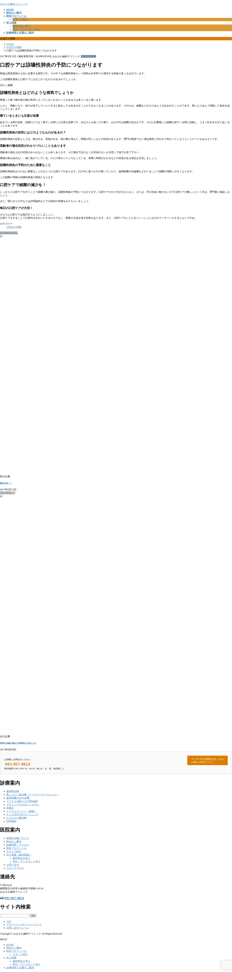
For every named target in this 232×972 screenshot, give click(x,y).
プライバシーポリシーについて (24, 924)
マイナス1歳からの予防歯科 (22, 801)
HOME (10, 944)
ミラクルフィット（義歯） (21, 811)
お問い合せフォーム (17, 927)
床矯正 (10, 808)
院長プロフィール (16, 848)
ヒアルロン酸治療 (16, 817)
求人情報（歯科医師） (19, 854)
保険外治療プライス (17, 838)
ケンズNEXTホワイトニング (22, 814)
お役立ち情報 (88, 56)
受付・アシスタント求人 (26, 29)
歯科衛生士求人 (21, 26)
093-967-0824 (14, 898)
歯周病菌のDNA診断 (18, 798)
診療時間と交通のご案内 (20, 967)
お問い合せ (12, 864)
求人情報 (11, 957)
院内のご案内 (13, 841)
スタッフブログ (15, 868)
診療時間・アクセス (17, 845)
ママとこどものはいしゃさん (22, 804)
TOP (8, 921)
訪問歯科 (11, 821)
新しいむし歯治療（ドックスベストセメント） (32, 794)
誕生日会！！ (6, 483)
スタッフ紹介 (20, 19)
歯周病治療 (12, 791)
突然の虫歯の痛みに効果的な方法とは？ (18, 743)
